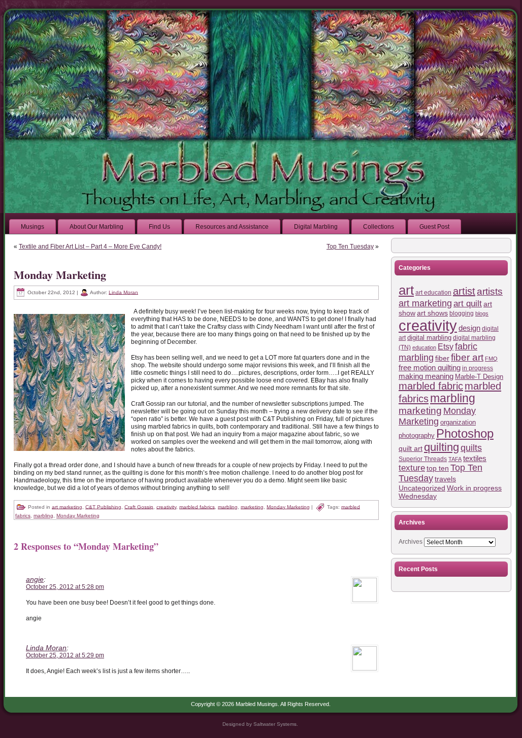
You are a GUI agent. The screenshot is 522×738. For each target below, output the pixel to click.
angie (35, 579)
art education (433, 292)
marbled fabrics (197, 506)
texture (412, 468)
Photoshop (465, 433)
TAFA (455, 459)
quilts (471, 447)
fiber (442, 358)
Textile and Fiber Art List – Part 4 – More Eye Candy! (90, 246)
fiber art (467, 357)
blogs (481, 313)
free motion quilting (430, 367)
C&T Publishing (103, 506)
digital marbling (429, 337)
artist (464, 291)
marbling (228, 506)
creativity (166, 506)
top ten (438, 468)
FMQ (491, 359)
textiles (474, 458)
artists (490, 291)
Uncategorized (422, 488)
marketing (252, 506)
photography (417, 435)
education (424, 347)
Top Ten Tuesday (350, 246)
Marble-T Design (479, 376)
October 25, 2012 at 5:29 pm (65, 655)
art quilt (467, 303)
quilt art (410, 448)
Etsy (445, 346)
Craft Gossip (138, 506)
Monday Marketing (60, 274)
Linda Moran (123, 292)
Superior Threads (423, 458)
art (406, 290)
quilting (441, 447)
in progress (477, 368)
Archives (410, 541)
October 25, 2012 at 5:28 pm (65, 586)
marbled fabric (431, 386)
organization (458, 422)
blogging (461, 313)
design (469, 328)
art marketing (67, 506)
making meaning (426, 376)
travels (445, 479)
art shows (432, 313)
